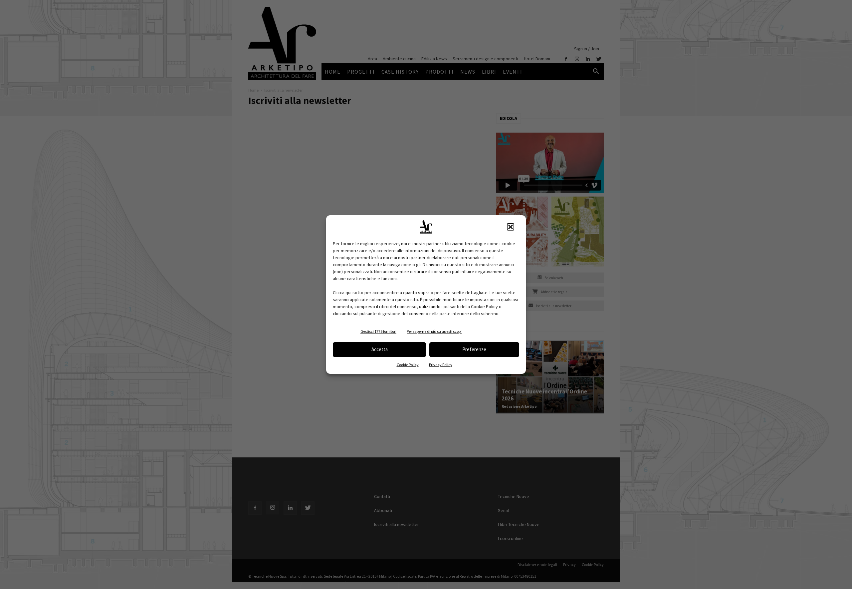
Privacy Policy (440, 364)
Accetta (379, 349)
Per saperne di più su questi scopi (434, 331)
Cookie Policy (408, 364)
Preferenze (474, 349)
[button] (510, 227)
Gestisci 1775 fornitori (378, 331)
